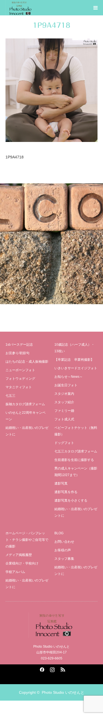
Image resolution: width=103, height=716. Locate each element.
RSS (62, 668)
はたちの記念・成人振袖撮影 (26, 361)
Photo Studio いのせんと (63, 692)
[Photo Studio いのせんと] (51, 625)
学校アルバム (15, 572)
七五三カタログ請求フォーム (75, 451)
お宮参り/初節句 (17, 353)
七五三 (10, 396)
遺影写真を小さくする (70, 500)
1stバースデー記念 (19, 344)
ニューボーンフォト (20, 370)
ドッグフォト (64, 443)
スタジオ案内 (64, 394)
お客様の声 (62, 550)
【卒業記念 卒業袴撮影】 (74, 360)
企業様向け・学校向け (21, 563)
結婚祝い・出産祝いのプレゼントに (26, 431)
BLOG (58, 533)
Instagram (52, 668)
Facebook (41, 668)
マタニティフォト (18, 387)
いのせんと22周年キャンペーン (25, 416)
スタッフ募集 (64, 559)
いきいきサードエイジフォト (75, 368)
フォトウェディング (20, 379)
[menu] (95, 7)
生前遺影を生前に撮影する (74, 460)
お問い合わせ (64, 542)
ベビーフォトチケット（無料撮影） (75, 431)
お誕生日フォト (65, 385)
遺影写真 (61, 483)
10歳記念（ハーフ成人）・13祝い (74, 348)
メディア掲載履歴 (18, 555)
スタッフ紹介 (64, 402)
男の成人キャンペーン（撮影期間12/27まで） (75, 471)
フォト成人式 (64, 419)
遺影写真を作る (65, 492)
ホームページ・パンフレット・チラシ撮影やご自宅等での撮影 (26, 539)
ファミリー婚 (64, 411)
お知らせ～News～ (68, 377)
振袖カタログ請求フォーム (25, 404)
